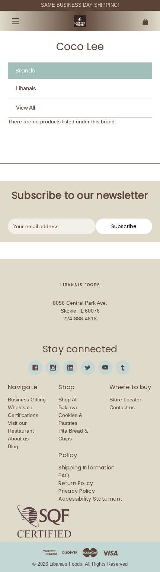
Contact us (122, 407)
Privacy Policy (76, 491)
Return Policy (75, 483)
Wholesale (20, 407)
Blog (13, 446)
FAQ (63, 475)
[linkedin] (70, 367)
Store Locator (125, 400)
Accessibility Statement (90, 498)
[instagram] (53, 367)
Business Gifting (27, 400)
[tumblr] (123, 367)
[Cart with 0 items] (140, 19)
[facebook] (35, 367)
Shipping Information (86, 467)
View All (25, 107)
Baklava (67, 407)
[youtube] (105, 367)
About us (18, 439)
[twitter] (88, 367)
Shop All (67, 400)
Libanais (26, 88)
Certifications (23, 415)
